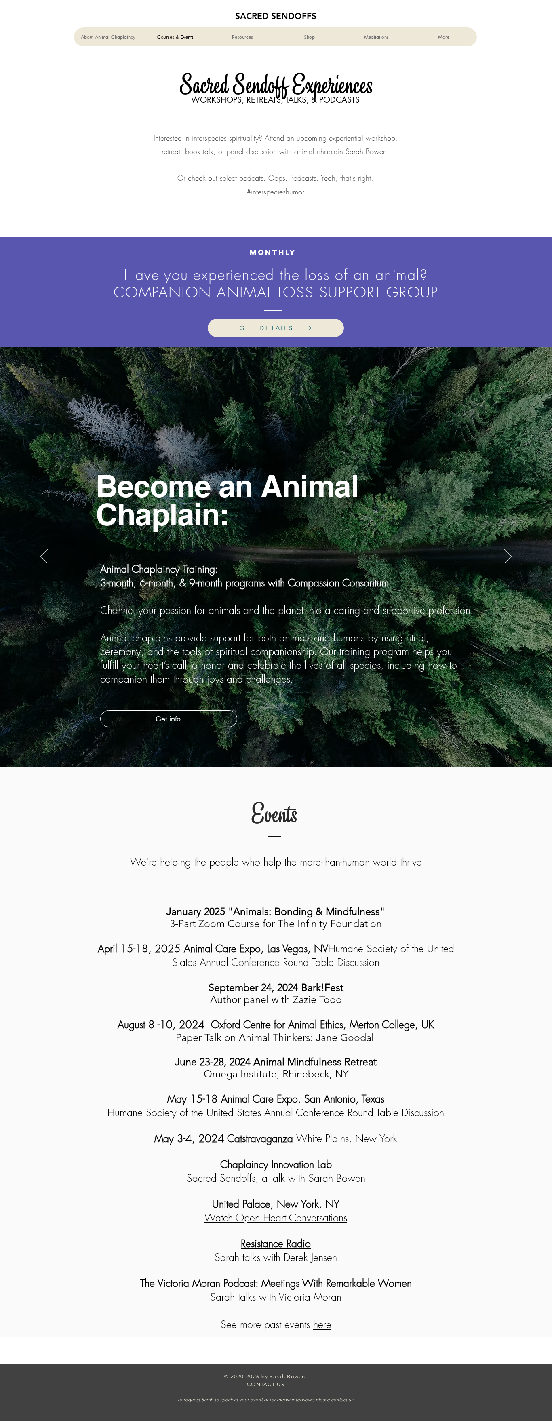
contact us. (342, 1399)
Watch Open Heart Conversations (275, 1218)
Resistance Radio (276, 1243)
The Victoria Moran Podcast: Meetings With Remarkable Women (276, 1283)
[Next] (508, 557)
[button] (242, 36)
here (322, 1324)
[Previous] (44, 557)
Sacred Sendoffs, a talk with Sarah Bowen (276, 1178)
